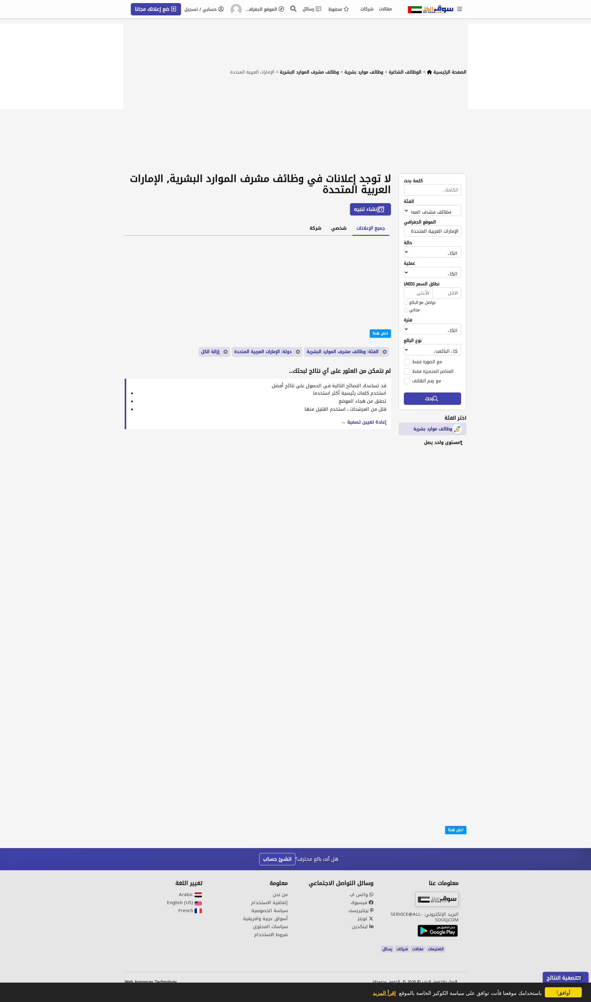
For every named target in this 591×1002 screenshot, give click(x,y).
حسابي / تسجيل (201, 9)
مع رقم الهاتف (426, 381)
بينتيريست (359, 910)
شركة (315, 228)
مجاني (414, 310)
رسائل (309, 9)
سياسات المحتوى (270, 926)
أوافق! (563, 992)
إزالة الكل (210, 352)
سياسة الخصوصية (269, 910)
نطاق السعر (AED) (422, 284)
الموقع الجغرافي (262, 9)
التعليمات (436, 949)
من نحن (280, 894)
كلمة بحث (413, 181)
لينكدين (360, 926)
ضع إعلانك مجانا (153, 9)
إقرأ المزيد (384, 992)
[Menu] (459, 9)
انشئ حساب (277, 859)
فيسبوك (360, 902)
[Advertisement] (295, 127)
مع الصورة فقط (427, 361)
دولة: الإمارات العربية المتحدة (263, 352)
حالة (408, 242)
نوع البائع (413, 340)
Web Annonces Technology (151, 982)
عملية (409, 263)
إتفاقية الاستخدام (269, 902)
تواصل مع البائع (422, 302)
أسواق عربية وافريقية (265, 918)
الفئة (409, 201)
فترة (408, 320)
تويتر (363, 918)
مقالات (385, 9)
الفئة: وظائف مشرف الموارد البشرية (343, 352)
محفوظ (336, 9)
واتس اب (359, 894)
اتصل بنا (449, 982)
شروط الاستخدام (271, 934)
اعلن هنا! (455, 830)
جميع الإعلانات (370, 228)
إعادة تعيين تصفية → (363, 422)
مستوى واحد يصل (442, 442)
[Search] (293, 8)
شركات (366, 9)
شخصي (339, 228)
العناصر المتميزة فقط (432, 371)
